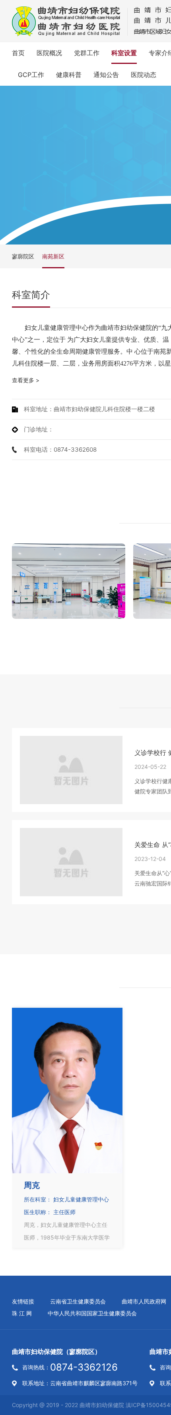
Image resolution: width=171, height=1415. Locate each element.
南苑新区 (53, 256)
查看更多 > (25, 380)
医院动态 (143, 75)
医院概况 (49, 53)
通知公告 (106, 75)
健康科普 (69, 75)
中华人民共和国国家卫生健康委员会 (92, 1313)
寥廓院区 (23, 256)
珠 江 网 (22, 1313)
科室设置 (124, 53)
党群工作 (86, 53)
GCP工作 (31, 75)
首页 (18, 53)
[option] (68, 581)
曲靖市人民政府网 (144, 1301)
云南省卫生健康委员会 (78, 1301)
